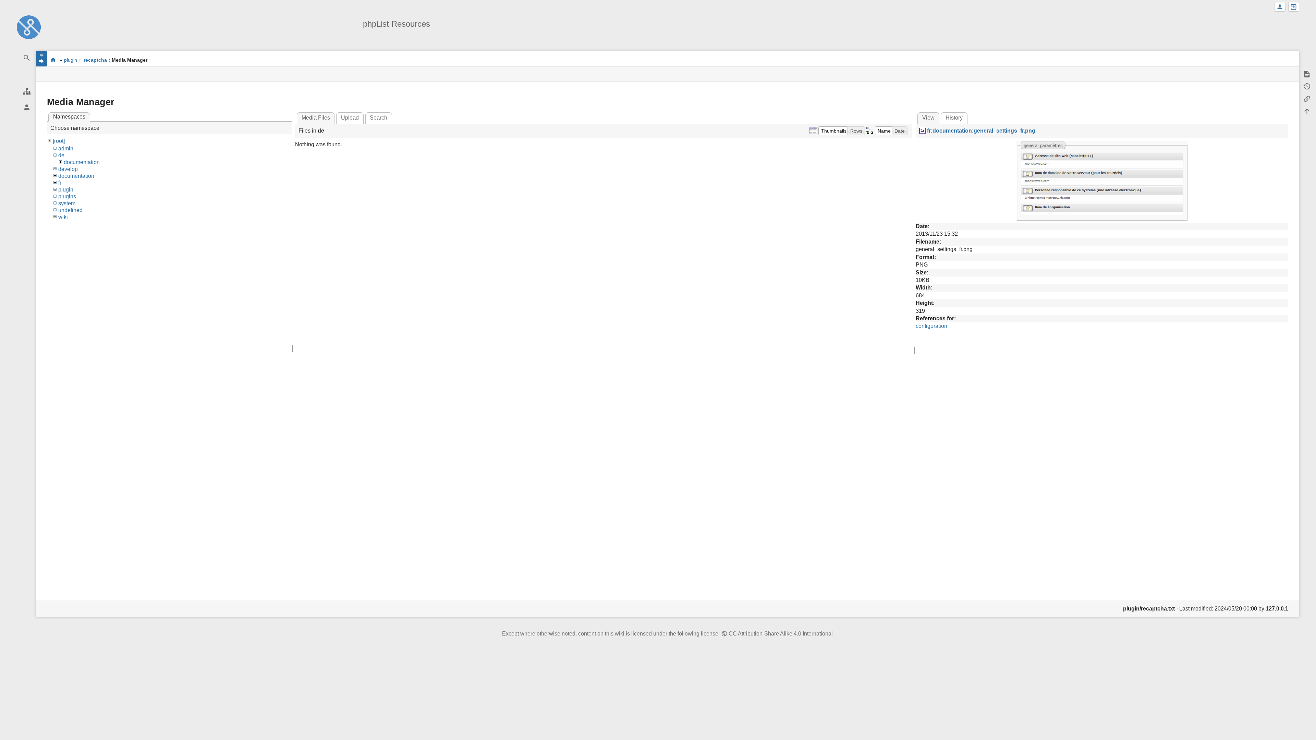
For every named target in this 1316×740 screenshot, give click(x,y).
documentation (82, 162)
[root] (59, 141)
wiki (63, 217)
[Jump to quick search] (26, 58)
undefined (70, 210)
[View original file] (1102, 181)
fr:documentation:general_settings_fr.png (981, 131)
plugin (70, 60)
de (61, 155)
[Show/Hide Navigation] (41, 58)
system (66, 203)
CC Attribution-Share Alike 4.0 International (781, 634)
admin (65, 148)
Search (378, 118)
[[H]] (29, 27)
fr (59, 183)
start (53, 60)
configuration (931, 326)
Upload (350, 118)
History (954, 118)
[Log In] (1293, 7)
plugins (67, 196)
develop (68, 169)
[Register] (1280, 7)
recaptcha (95, 60)
